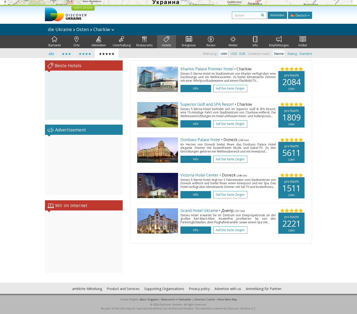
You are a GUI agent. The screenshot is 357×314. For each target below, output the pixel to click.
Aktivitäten (99, 45)
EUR (242, 53)
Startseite (54, 45)
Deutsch (301, 15)
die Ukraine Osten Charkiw (79, 29)
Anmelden (277, 15)
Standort (305, 53)
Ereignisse (189, 45)
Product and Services (123, 288)
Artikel (302, 45)
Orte (76, 45)
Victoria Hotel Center (199, 175)
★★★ (66, 53)
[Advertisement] (83, 165)
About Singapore (149, 299)
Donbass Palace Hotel (200, 139)
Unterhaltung (122, 45)
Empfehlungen (279, 45)
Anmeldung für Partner (263, 288)
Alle (51, 53)
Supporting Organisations (164, 288)
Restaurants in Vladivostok (176, 299)
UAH (224, 53)
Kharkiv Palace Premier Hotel (206, 69)
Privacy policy (199, 288)
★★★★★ (107, 53)
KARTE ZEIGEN (83, 7)
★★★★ (85, 53)
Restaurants (144, 45)
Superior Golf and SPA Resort (207, 104)
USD (234, 53)
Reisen (210, 45)
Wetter (233, 45)
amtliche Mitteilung (87, 288)
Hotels (166, 45)
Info (255, 45)
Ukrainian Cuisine (204, 299)
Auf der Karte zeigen (230, 88)
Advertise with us (227, 288)
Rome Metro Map (227, 299)
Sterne (279, 53)
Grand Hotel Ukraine (199, 210)
